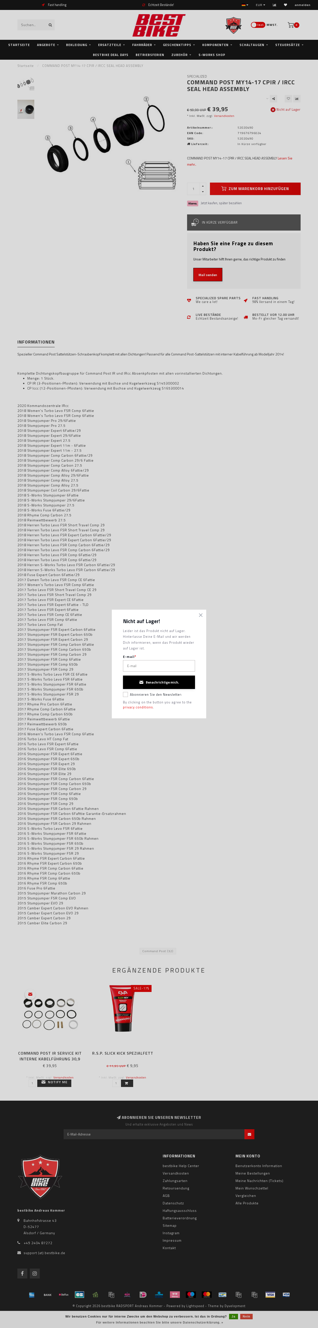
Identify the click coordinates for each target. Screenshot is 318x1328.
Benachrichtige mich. (162, 682)
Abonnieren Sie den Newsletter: (156, 694)
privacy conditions (138, 707)
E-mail (129, 656)
